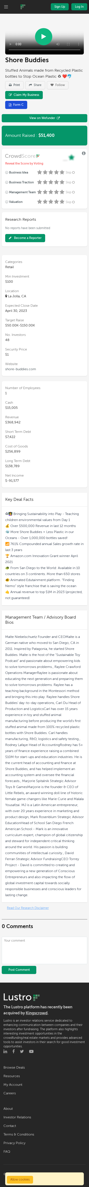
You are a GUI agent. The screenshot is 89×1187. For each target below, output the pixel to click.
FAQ (6, 1152)
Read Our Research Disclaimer (28, 908)
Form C (18, 104)
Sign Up (59, 6)
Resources (11, 1076)
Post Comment (19, 969)
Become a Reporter (27, 238)
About (8, 1109)
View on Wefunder (42, 118)
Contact (9, 1126)
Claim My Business (26, 95)
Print (16, 85)
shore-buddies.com (20, 369)
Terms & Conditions (18, 1134)
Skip (68, 172)
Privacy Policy (14, 1143)
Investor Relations (17, 1117)
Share (37, 85)
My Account (12, 1085)
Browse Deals (14, 1067)
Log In (79, 6)
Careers (9, 1093)
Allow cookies (20, 1179)
